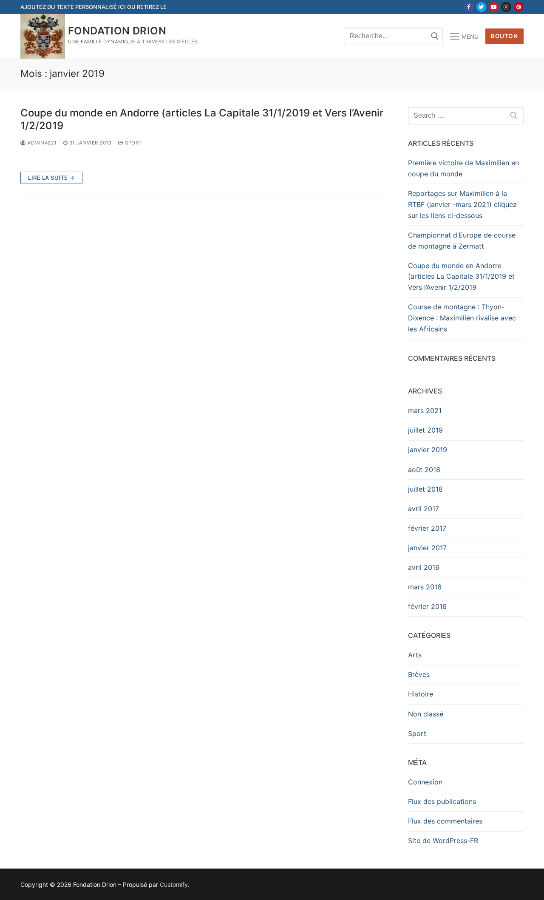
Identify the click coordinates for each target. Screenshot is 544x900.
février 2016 (427, 606)
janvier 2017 (427, 547)
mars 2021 (425, 410)
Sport (133, 143)
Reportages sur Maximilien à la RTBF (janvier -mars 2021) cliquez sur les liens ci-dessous (462, 204)
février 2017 (427, 528)
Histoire (420, 694)
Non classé (425, 714)
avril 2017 (423, 508)
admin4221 (41, 143)
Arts (415, 655)
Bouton (504, 36)
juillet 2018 (425, 489)
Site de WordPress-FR (443, 840)
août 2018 (424, 469)
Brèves (419, 674)
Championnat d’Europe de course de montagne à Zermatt (462, 240)
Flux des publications (442, 801)
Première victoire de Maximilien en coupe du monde (463, 168)
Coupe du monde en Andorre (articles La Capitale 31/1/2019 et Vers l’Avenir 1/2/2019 (201, 119)
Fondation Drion (117, 31)
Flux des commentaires (445, 821)
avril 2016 (423, 567)
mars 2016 (425, 587)
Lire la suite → (51, 177)
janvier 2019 (427, 449)
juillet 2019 (425, 430)
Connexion (425, 782)
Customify (174, 884)
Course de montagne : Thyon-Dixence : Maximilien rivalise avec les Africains (462, 318)
